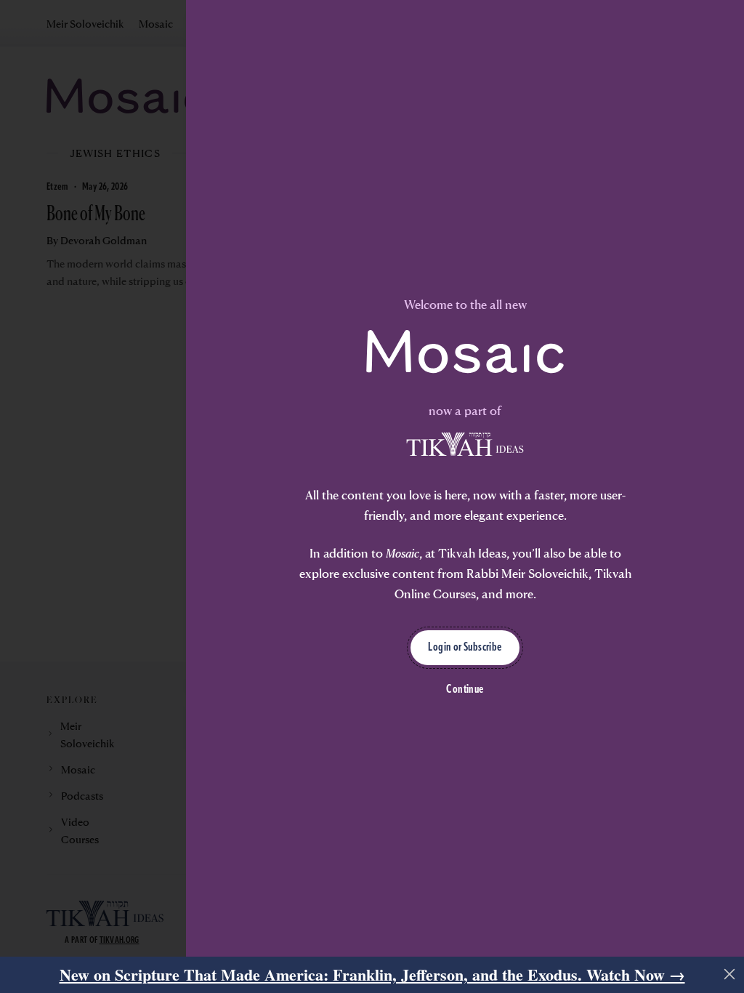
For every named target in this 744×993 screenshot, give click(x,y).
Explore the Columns (193, 619)
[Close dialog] (711, 339)
